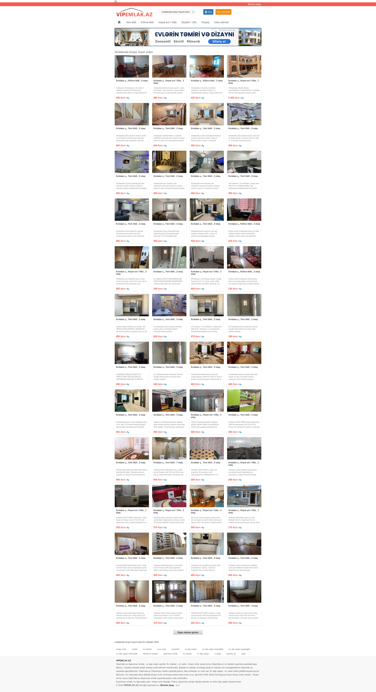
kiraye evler (121, 649)
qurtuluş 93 (231, 654)
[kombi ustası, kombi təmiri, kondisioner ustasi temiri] (188, 1)
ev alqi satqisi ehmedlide (212, 649)
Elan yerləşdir (223, 12)
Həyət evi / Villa (167, 22)
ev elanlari (147, 649)
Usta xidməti (221, 22)
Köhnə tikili (147, 22)
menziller (175, 649)
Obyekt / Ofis (189, 22)
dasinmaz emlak (170, 654)
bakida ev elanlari (150, 654)
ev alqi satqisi (191, 649)
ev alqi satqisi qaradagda (239, 649)
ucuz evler (161, 649)
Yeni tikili (131, 22)
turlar (243, 654)
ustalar (134, 649)
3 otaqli (218, 654)
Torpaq (205, 22)
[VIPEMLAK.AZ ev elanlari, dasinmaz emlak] (134, 12)
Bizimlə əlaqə (254, 4)
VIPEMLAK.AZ (123, 660)
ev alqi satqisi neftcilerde (126, 654)
